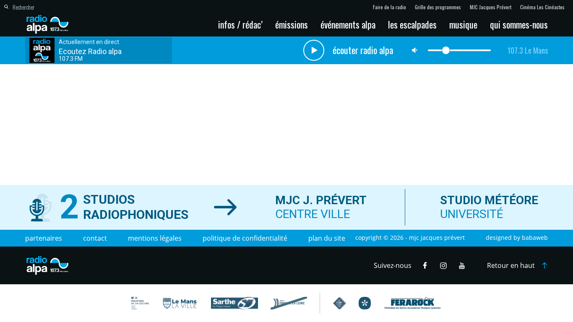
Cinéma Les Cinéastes (542, 7)
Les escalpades (412, 24)
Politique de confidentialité (245, 238)
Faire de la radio (389, 7)
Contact (95, 238)
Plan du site (326, 238)
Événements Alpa (347, 24)
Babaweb (535, 238)
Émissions (291, 24)
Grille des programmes (438, 7)
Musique (463, 24)
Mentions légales (155, 238)
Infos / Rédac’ (240, 24)
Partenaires (43, 238)
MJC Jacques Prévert (490, 7)
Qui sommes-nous (519, 24)
